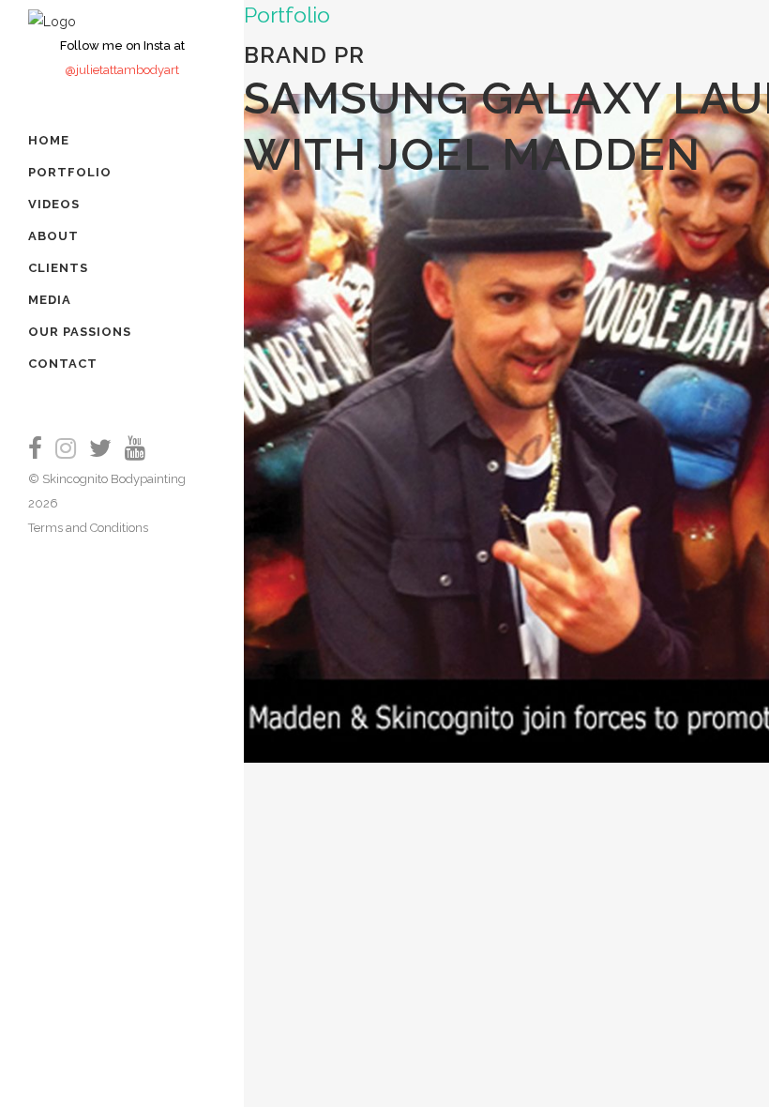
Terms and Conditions (88, 528)
